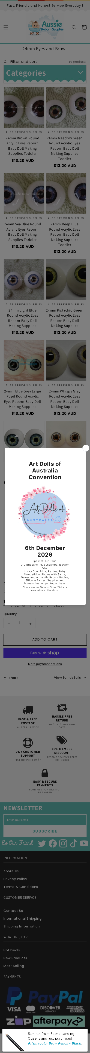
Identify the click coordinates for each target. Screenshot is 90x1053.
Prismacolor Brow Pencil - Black (54, 1042)
